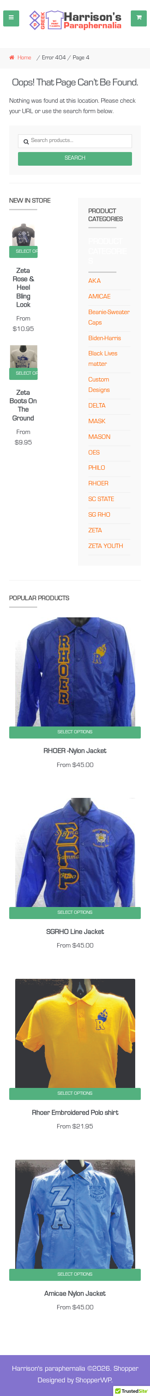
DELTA (97, 406)
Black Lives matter (103, 359)
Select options (27, 252)
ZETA (95, 531)
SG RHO (99, 515)
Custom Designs (99, 385)
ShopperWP (93, 1381)
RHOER (98, 484)
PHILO (96, 468)
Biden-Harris (104, 339)
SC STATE (101, 500)
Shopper (126, 1369)
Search (75, 159)
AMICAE (99, 297)
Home (24, 58)
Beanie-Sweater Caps (109, 318)
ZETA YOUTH (105, 547)
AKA (94, 281)
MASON (99, 437)
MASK (97, 422)
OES (94, 453)
